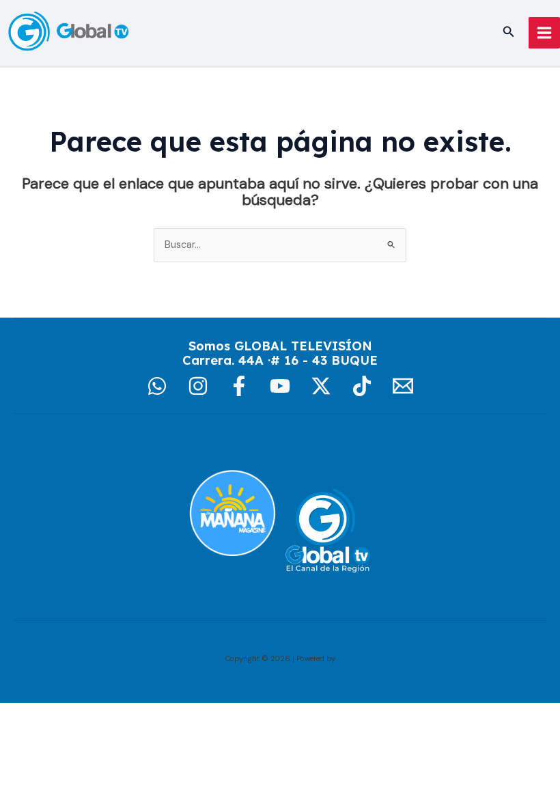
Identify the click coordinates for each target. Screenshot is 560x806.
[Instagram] (198, 386)
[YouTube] (280, 386)
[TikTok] (362, 386)
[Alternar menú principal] (544, 32)
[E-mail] (403, 386)
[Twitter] (321, 386)
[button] (509, 32)
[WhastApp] (157, 386)
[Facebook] (239, 386)
